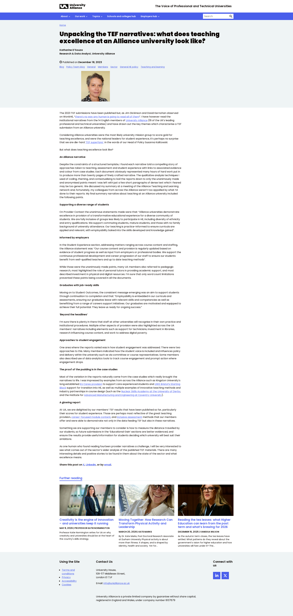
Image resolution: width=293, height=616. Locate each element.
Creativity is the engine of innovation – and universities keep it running (87, 521)
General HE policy (129, 66)
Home (63, 25)
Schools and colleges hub (121, 16)
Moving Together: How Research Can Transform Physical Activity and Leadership (146, 523)
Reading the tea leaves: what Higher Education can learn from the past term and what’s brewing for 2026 (204, 523)
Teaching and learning (153, 66)
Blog (62, 66)
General (91, 66)
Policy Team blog (75, 66)
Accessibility (69, 581)
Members (103, 66)
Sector (114, 66)
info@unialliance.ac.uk (116, 583)
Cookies (66, 584)
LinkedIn (91, 464)
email (107, 464)
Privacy (66, 577)
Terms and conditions (68, 571)
